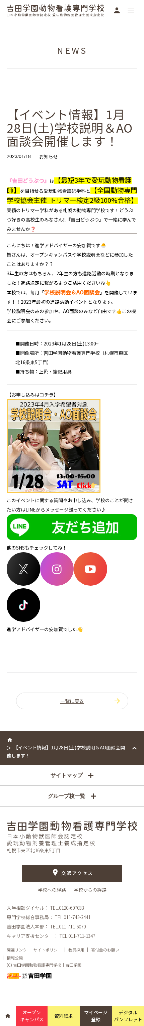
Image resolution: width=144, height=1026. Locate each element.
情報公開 (15, 958)
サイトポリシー (47, 949)
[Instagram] (57, 583)
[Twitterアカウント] (23, 583)
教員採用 (76, 949)
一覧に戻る (72, 701)
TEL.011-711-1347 (77, 935)
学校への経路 (52, 889)
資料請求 (63, 1016)
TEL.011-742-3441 (72, 917)
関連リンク (17, 949)
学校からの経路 (90, 889)
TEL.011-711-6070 (68, 926)
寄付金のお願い (105, 949)
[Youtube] (90, 583)
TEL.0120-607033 (67, 907)
